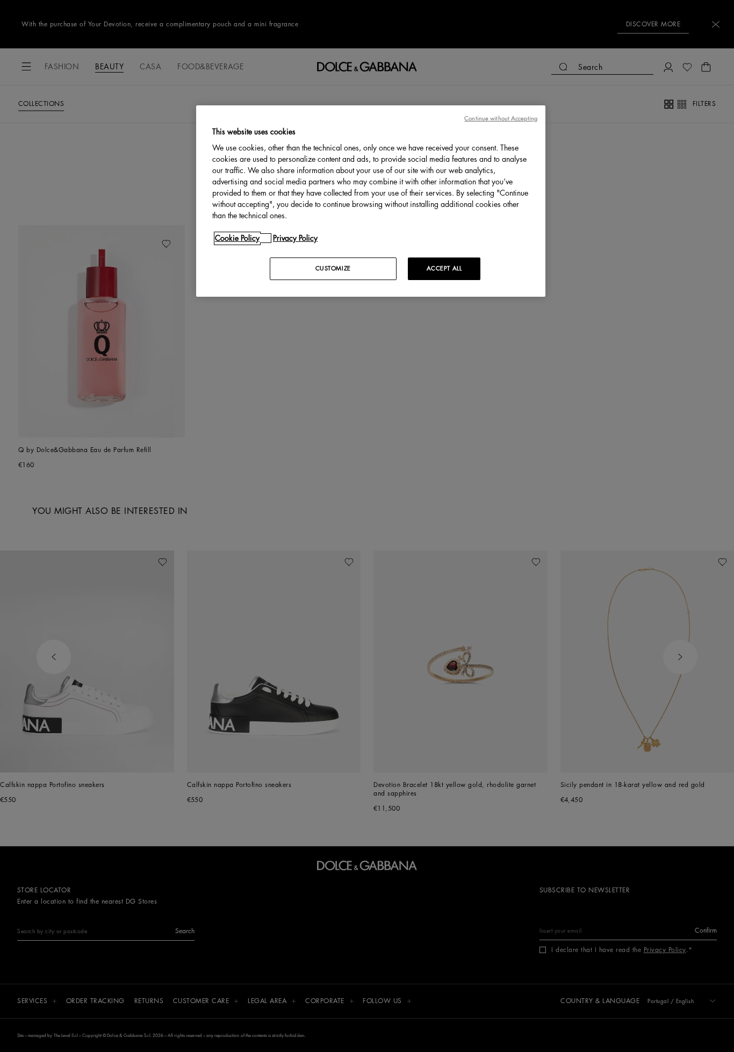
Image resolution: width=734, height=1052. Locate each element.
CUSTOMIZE (333, 268)
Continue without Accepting (500, 118)
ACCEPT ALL (444, 268)
